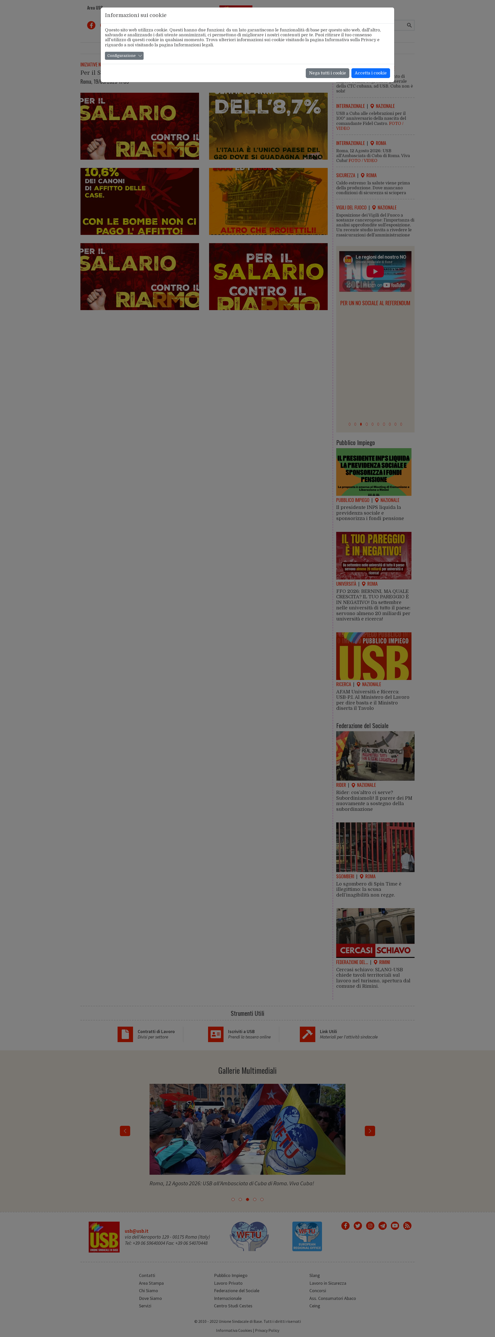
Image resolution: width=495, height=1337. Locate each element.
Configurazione (121, 56)
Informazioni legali (193, 45)
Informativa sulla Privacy (350, 40)
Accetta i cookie (371, 73)
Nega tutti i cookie (327, 73)
